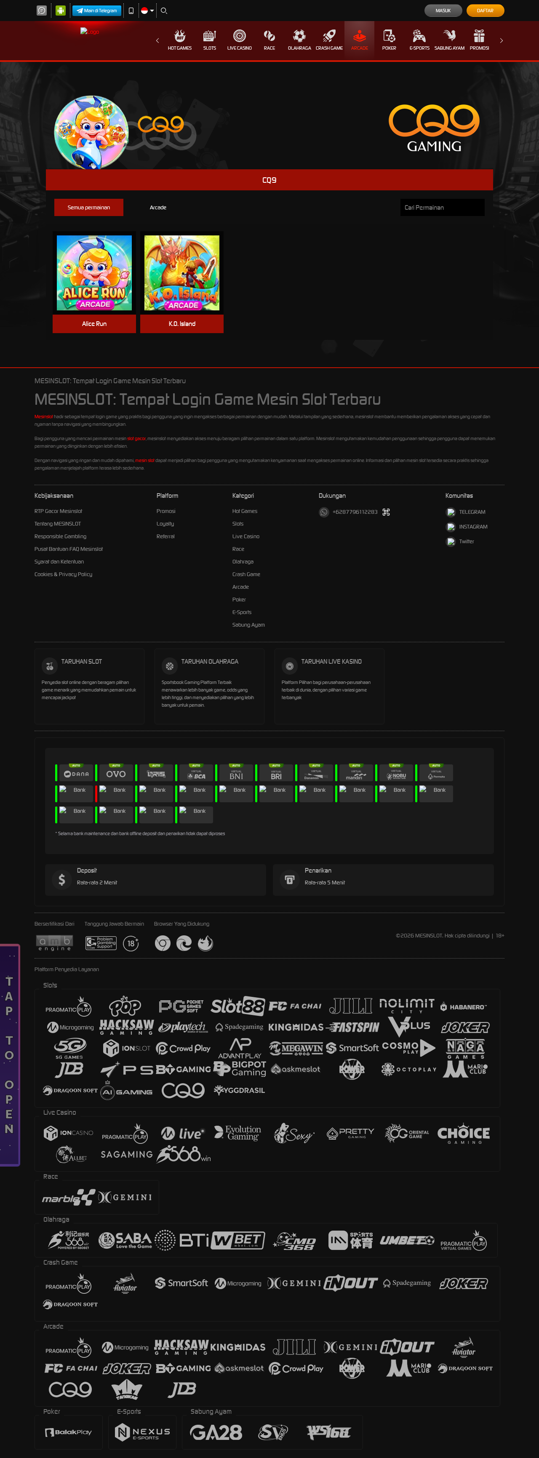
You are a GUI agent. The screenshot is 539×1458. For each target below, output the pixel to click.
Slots (209, 48)
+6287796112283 (355, 511)
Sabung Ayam (449, 48)
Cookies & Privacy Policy (63, 574)
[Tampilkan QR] (386, 512)
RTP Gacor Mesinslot (58, 511)
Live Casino (239, 48)
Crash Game (329, 48)
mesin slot (145, 460)
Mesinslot (44, 416)
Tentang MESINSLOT (58, 523)
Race (269, 48)
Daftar (485, 10)
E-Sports (420, 48)
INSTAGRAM (473, 526)
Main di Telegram (100, 10)
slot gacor (136, 438)
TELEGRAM (472, 511)
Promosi (479, 48)
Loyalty (165, 523)
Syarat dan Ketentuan (59, 561)
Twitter (466, 541)
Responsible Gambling (60, 536)
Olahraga (299, 48)
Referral (166, 536)
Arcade (359, 48)
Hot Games (180, 48)
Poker (389, 48)
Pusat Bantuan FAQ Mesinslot (69, 549)
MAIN (99, 273)
